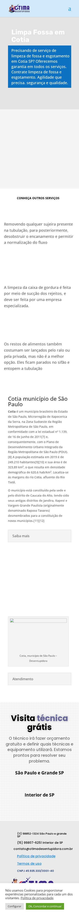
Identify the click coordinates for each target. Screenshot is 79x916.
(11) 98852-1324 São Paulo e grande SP (42, 835)
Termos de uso (29, 863)
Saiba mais (19, 254)
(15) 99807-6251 (42, 804)
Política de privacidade (36, 856)
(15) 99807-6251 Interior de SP (40, 843)
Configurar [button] (14, 906)
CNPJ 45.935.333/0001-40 (35, 871)
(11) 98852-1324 (42, 782)
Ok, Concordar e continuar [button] (45, 906)
